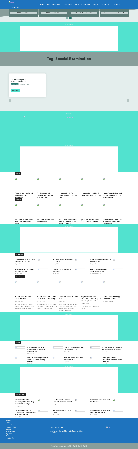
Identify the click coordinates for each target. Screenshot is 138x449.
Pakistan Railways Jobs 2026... (84, 13)
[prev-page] (67, 18)
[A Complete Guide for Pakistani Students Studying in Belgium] (95, 350)
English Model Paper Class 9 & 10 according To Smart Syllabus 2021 (91, 299)
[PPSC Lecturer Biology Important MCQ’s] (113, 288)
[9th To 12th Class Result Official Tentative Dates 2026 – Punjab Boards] (69, 210)
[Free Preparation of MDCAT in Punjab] (80, 413)
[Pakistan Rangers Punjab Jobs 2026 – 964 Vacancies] (25, 184)
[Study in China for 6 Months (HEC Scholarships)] (118, 402)
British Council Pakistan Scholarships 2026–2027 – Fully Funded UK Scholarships (24, 402)
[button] (127, 4)
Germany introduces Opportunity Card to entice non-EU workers (112, 360)
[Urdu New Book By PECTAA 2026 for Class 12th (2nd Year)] (43, 262)
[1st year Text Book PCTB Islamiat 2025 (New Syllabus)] (43, 271)
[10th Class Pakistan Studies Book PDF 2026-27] (80, 262)
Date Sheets (14, 84)
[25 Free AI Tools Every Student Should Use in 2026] (58, 350)
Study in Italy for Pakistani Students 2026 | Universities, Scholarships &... (36, 349)
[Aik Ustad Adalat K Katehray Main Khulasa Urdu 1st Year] (47, 184)
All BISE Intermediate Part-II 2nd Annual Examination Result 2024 (113, 221)
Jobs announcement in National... (114, 13)
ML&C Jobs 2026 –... (23, 13)
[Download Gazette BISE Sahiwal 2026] (47, 210)
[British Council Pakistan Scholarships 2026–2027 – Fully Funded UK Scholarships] (43, 402)
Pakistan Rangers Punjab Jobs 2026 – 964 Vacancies (24, 195)
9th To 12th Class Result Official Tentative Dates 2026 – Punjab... (67, 221)
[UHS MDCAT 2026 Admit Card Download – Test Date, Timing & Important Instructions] (80, 402)
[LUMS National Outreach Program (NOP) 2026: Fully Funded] (118, 413)
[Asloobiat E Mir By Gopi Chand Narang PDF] (80, 271)
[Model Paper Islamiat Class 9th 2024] (25, 288)
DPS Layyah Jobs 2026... (53, 13)
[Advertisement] (69, 38)
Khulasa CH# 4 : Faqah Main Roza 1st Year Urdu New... (68, 195)
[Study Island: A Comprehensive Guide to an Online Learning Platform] (20, 360)
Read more (15, 90)
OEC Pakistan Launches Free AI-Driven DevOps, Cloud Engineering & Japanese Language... (25, 412)
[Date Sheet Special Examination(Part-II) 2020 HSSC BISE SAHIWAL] (38, 85)
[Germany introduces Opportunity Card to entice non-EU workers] (95, 360)
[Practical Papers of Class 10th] (69, 288)
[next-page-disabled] (128, 100)
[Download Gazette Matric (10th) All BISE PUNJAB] (91, 210)
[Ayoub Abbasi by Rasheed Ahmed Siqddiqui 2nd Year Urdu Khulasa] (113, 184)
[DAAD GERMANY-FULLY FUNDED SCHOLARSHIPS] (58, 360)
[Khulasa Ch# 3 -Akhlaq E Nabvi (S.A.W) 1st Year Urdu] (91, 184)
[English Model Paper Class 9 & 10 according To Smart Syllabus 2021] (91, 288)
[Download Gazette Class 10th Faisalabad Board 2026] (25, 210)
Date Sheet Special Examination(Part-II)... (19, 80)
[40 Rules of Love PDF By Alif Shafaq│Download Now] (118, 271)
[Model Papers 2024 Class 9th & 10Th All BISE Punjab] (47, 288)
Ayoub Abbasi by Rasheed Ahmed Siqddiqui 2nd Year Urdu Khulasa (112, 195)
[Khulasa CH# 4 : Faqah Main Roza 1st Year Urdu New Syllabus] (69, 184)
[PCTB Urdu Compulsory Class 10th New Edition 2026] (118, 262)
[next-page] (70, 18)
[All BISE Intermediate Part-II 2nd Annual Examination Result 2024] (113, 210)
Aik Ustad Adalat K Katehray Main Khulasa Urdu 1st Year (45, 195)
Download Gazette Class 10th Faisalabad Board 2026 (24, 221)
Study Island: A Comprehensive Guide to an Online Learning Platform (37, 360)
